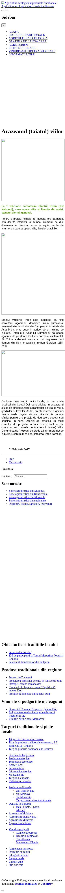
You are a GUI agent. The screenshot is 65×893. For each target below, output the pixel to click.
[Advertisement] (32, 91)
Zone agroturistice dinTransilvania (28, 493)
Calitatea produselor (20, 781)
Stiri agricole (16, 864)
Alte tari (20, 810)
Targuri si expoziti (19, 777)
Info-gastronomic (18, 855)
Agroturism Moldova (21, 813)
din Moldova (23, 793)
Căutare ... (7, 476)
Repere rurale (16, 858)
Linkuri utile (16, 861)
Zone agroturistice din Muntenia (27, 497)
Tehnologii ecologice (20, 761)
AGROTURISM (18, 44)
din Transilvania (25, 790)
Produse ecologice (19, 758)
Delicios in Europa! (20, 803)
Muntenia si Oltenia (27, 842)
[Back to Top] (2, 890)
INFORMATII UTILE (22, 54)
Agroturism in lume (20, 823)
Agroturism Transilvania (22, 816)
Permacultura (16, 768)
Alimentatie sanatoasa (21, 848)
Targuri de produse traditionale (33, 800)
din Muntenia (23, 797)
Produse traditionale (20, 787)
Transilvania (23, 839)
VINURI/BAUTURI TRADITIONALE (32, 51)
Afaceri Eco (15, 764)
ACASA (14, 31)
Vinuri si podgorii (19, 829)
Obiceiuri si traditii (19, 851)
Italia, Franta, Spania (27, 806)
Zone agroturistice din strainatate (27, 500)
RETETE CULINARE (22, 47)
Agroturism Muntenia (21, 819)
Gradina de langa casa (21, 755)
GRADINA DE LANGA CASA (28, 41)
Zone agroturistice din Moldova (27, 490)
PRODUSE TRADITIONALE (27, 34)
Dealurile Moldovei (27, 835)
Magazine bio (16, 774)
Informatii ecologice (20, 771)
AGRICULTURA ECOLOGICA (28, 38)
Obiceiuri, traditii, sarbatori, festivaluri (30, 503)
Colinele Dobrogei (26, 832)
